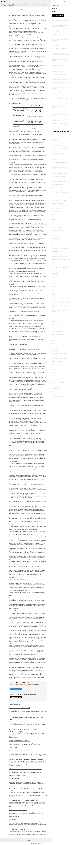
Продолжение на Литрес (58, 15)
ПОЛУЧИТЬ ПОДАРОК (16, 688)
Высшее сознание (14, 779)
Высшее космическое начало (18, 810)
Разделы (30, 840)
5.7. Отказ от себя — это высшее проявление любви (25, 769)
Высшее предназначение (17, 829)
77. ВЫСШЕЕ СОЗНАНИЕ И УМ (19, 741)
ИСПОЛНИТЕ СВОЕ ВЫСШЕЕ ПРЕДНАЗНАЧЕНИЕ (26, 759)
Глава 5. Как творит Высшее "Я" (19, 708)
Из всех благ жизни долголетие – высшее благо (24, 800)
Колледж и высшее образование (19, 751)
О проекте (25, 840)
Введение (54, 11)
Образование (13, 819)
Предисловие (55, 8)
